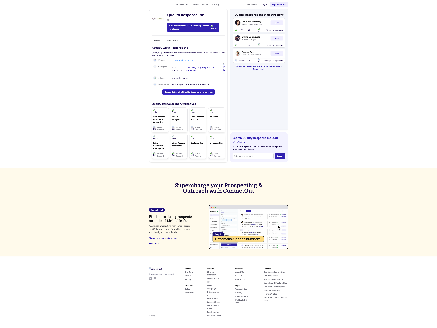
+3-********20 (244, 30)
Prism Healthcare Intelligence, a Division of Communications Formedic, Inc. (160, 146)
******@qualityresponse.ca (272, 30)
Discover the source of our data (163, 238)
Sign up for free (279, 4)
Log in (264, 4)
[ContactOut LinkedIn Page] (150, 295)
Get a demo (252, 4)
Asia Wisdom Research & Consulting (159, 119)
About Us (239, 272)
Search (280, 156)
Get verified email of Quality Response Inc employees (188, 92)
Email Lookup (182, 4)
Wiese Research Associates (179, 144)
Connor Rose (248, 52)
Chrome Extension (200, 4)
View (277, 23)
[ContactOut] (160, 4)
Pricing (215, 4)
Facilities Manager (249, 39)
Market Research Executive (252, 24)
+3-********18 (244, 60)
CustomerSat (197, 143)
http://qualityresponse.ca (184, 60)
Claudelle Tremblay (251, 21)
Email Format (172, 40)
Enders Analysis (176, 118)
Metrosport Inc (216, 143)
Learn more (154, 243)
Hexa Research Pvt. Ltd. (197, 118)
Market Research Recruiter (252, 55)
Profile (157, 40)
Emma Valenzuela (251, 36)
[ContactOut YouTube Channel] (155, 295)
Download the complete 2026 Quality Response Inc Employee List (259, 67)
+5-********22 (244, 45)
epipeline (214, 116)
